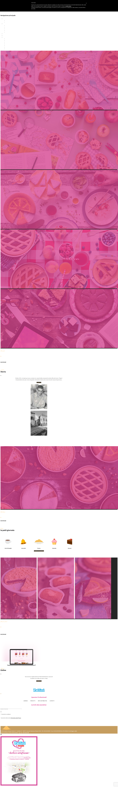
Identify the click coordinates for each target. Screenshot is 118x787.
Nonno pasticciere (8, 37)
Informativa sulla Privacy (16, 718)
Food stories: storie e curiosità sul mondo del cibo (15, 40)
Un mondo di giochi (9, 48)
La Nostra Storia (8, 22)
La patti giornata (8, 33)
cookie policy (68, 6)
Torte (6, 25)
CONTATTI (52, 700)
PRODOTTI (32, 700)
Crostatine (7, 32)
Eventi (6, 43)
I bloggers (7, 45)
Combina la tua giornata (39, 551)
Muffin (6, 30)
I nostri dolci (7, 23)
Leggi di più (39, 382)
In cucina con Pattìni (9, 42)
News (5, 35)
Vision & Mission (8, 20)
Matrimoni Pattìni (9, 47)
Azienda (6, 18)
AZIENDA (26, 700)
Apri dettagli (3, 362)
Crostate (7, 28)
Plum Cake (7, 27)
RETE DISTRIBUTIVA (42, 700)
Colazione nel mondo (9, 38)
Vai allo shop (39, 681)
